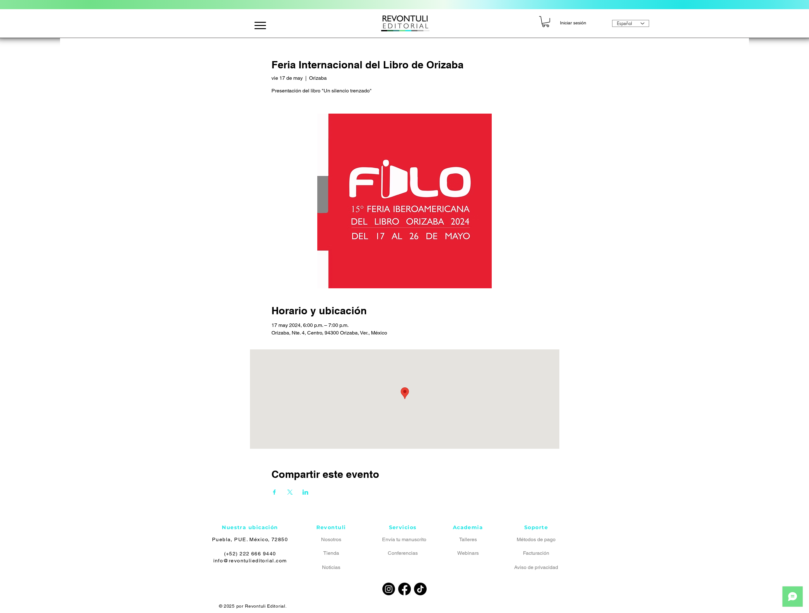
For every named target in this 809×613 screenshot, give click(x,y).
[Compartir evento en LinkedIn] (305, 492)
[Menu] (260, 25)
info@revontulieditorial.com (250, 561)
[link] (545, 21)
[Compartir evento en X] (290, 492)
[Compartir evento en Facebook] (274, 492)
